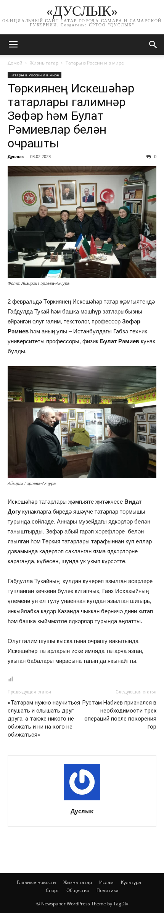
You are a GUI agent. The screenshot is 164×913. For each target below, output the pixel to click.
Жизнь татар (44, 63)
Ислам (106, 882)
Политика (107, 890)
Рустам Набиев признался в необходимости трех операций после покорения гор (119, 714)
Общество (77, 890)
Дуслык (16, 156)
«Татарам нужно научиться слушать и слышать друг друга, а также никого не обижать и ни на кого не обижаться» (44, 718)
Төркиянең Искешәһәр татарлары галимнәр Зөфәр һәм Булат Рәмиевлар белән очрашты (71, 115)
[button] (153, 44)
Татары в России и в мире (95, 63)
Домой (15, 63)
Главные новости (36, 882)
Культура (131, 882)
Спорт (52, 890)
